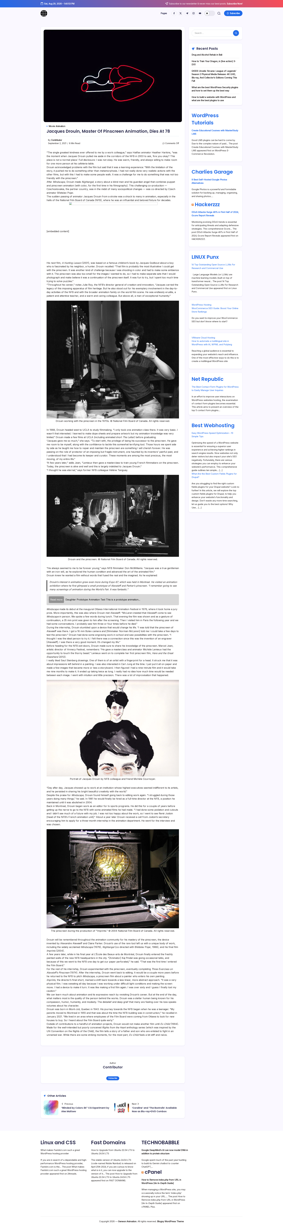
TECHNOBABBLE (160, 1142)
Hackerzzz (207, 204)
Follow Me (112, 1078)
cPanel (153, 1172)
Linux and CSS (58, 1142)
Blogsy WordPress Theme (170, 1221)
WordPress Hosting (201, 304)
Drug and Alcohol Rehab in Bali (207, 54)
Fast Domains (108, 1142)
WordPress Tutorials (205, 119)
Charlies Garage (212, 171)
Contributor (56, 140)
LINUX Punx (205, 257)
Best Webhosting (213, 425)
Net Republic (207, 379)
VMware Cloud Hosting (203, 337)
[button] (209, 13)
